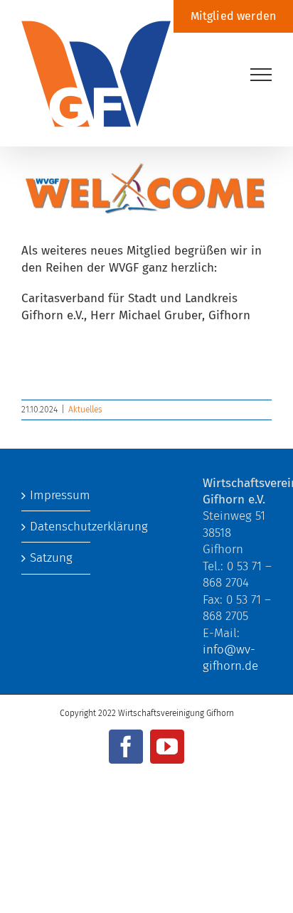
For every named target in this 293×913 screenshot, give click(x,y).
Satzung (51, 557)
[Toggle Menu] (261, 74)
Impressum (56, 495)
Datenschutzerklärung (56, 526)
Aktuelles (85, 410)
